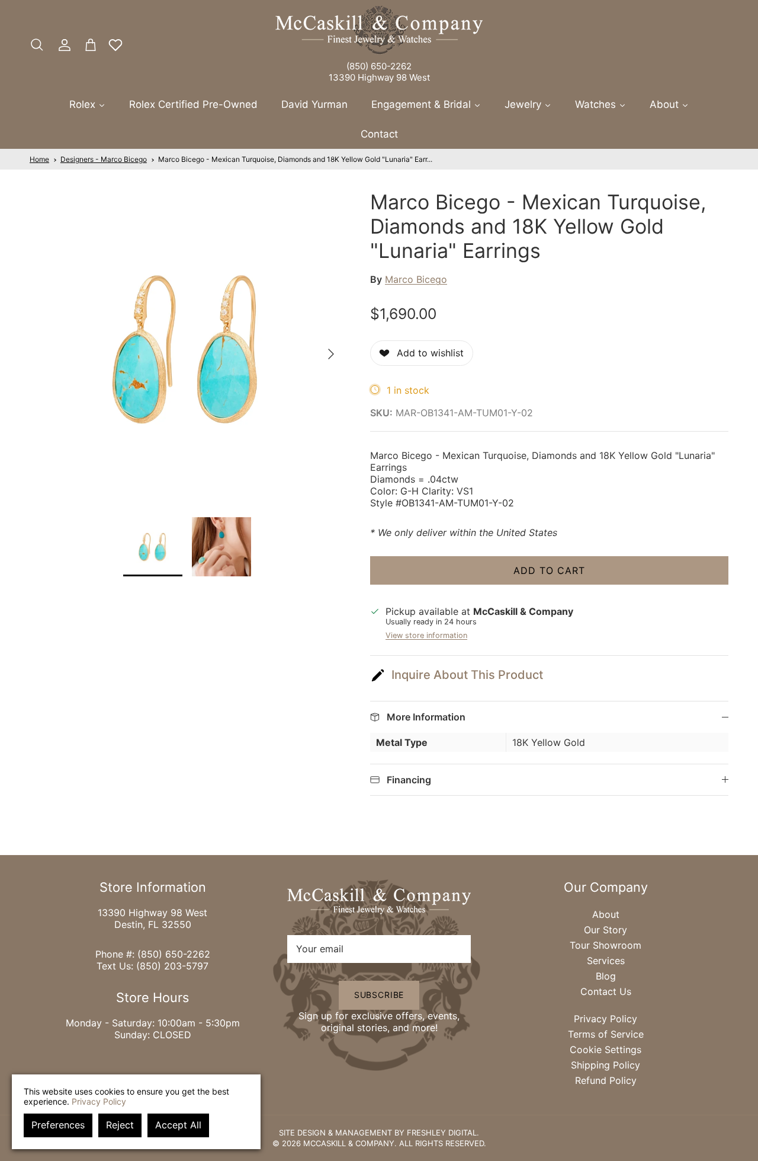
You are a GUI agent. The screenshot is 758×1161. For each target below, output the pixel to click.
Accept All (178, 1125)
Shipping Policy (605, 1065)
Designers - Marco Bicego (103, 159)
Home (39, 159)
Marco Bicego (416, 279)
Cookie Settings (605, 1049)
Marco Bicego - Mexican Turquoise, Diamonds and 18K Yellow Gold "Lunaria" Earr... (295, 159)
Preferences (58, 1125)
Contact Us (605, 991)
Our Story (605, 930)
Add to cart (549, 570)
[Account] (62, 45)
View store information (426, 635)
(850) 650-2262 (379, 66)
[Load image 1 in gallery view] (187, 347)
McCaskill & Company (348, 1143)
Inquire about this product (467, 675)
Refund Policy (606, 1080)
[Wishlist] (115, 45)
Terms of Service (606, 1034)
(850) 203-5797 (172, 966)
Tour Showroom (605, 945)
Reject (120, 1125)
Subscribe (379, 995)
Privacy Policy (605, 1019)
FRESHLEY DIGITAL (442, 1132)
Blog (606, 976)
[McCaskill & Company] (379, 30)
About (605, 914)
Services (606, 961)
